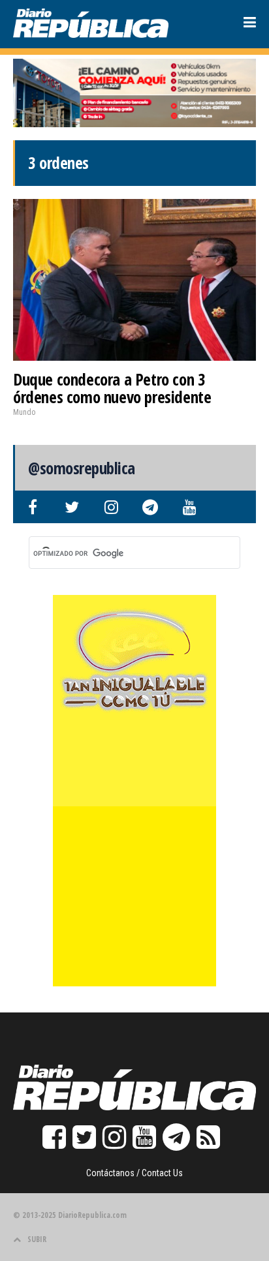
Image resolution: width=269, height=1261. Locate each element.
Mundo (24, 412)
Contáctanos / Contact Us (134, 1173)
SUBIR (36, 1239)
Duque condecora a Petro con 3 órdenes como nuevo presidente (112, 388)
